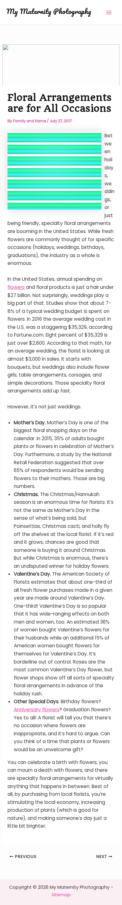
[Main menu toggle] (109, 12)
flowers (16, 287)
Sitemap (61, 895)
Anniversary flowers (36, 709)
